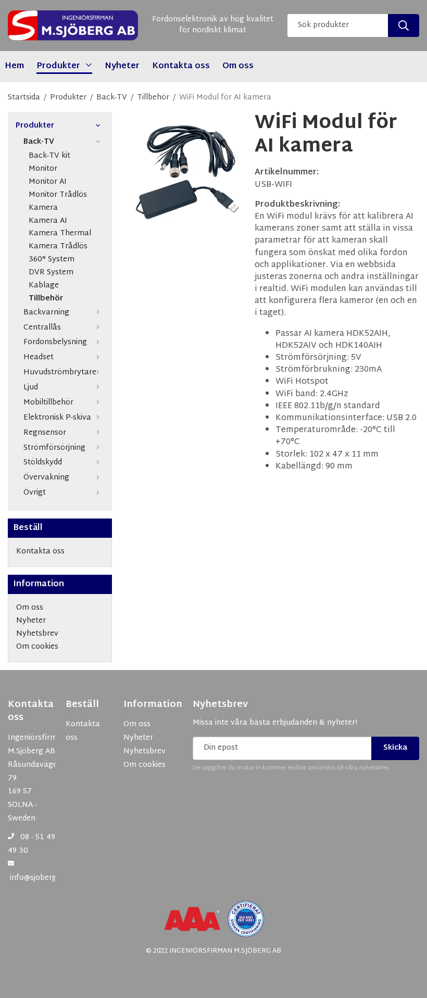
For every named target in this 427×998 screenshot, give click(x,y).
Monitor (43, 169)
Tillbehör (46, 299)
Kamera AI (48, 221)
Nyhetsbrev (220, 705)
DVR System (51, 273)
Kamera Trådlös (58, 247)
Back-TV (38, 142)
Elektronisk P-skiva (57, 418)
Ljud (30, 388)
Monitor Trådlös (58, 195)
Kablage (44, 286)
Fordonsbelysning (55, 342)
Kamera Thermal (60, 234)
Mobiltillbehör (48, 403)
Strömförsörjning (54, 448)
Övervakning (46, 478)
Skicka (395, 748)
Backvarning (46, 313)
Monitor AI (48, 182)
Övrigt (34, 493)
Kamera (43, 208)
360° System (51, 260)
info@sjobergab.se (43, 878)
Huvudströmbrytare (59, 372)
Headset (38, 357)
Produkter (35, 126)
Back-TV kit (49, 156)
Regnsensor (44, 433)
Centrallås (42, 328)
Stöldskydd (42, 463)
